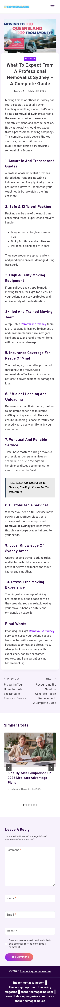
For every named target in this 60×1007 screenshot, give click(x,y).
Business (29, 59)
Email (11, 915)
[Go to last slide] (9, 767)
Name (11, 898)
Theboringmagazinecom (35, 971)
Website (12, 931)
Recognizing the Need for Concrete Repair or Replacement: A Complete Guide (44, 691)
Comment (14, 850)
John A (20, 91)
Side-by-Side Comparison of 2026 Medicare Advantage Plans (29, 778)
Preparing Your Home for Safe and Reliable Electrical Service (15, 688)
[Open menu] (52, 6)
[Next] (51, 767)
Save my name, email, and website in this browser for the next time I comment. (30, 944)
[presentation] (30, 750)
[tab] (23, 805)
